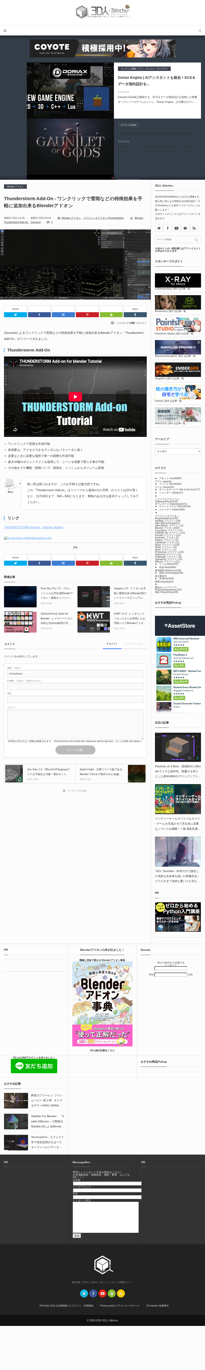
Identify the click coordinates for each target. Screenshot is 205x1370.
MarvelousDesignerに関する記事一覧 (175, 356)
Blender (139, 218)
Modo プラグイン (166, 547)
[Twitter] (15, 314)
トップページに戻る (77, 790)
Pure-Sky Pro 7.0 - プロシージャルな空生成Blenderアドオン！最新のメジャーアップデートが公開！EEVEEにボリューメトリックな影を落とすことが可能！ (57, 593)
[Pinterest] (87, 309)
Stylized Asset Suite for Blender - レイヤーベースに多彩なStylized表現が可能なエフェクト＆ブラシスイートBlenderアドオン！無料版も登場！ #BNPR (57, 618)
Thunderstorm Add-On (16, 222)
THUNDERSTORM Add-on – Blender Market (33, 527)
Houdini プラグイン (168, 535)
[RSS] (194, 228)
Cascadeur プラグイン (169, 530)
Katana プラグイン (166, 540)
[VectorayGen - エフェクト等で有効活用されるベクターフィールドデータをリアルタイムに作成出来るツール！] (16, 1142)
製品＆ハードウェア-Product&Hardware (168, 588)
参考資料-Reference (168, 570)
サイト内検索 (200, 30)
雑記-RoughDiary (166, 592)
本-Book (166, 578)
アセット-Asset (170, 478)
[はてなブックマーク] (63, 309)
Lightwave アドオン (167, 542)
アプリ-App (163, 481)
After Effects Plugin (167, 523)
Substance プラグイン (168, 559)
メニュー (5, 30)
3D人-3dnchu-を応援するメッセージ (171, 963)
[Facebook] (39, 309)
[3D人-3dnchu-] (102, 12)
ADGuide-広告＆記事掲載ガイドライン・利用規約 (66, 1305)
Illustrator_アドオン (167, 537)
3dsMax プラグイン (168, 521)
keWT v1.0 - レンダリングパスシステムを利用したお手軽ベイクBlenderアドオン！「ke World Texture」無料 (130, 618)
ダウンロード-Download (171, 504)
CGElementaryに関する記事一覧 (172, 288)
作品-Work (167, 567)
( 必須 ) (14, 668)
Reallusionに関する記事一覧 (170, 311)
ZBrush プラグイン (167, 561)
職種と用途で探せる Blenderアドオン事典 (102, 960)
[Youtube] (176, 228)
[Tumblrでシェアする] (135, 314)
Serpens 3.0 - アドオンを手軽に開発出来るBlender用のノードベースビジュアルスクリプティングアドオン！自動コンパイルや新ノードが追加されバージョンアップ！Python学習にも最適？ (130, 593)
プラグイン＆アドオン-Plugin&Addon (103, 218)
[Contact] (185, 228)
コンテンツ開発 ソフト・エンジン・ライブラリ (144, 69)
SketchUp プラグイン (168, 554)
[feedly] (112, 1293)
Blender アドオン (15, 186)
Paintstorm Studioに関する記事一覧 (174, 333)
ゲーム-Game (164, 487)
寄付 (151, 974)
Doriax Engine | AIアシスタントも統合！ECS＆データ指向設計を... (157, 81)
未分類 (161, 576)
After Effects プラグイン (169, 525)
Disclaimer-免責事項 (158, 1305)
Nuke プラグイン (165, 549)
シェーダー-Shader (171, 493)
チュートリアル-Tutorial (175, 506)
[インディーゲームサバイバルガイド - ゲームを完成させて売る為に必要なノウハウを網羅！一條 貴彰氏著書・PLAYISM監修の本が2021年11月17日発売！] (178, 799)
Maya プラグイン (167, 545)
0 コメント (112, 643)
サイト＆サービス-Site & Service (179, 489)
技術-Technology (171, 573)
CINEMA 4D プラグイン (170, 533)
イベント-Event (128, 125)
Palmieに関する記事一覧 (168, 401)
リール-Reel (168, 564)
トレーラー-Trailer (172, 509)
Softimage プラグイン (168, 557)
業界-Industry (164, 582)
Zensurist (36, 222)
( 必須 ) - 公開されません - (24, 681)
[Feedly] (111, 309)
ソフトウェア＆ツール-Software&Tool (167, 500)
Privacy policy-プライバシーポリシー (120, 1305)
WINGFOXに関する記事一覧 (170, 423)
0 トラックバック (134, 643)
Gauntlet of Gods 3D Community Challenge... (157, 134)
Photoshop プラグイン (169, 552)
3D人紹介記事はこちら (102, 1050)
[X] (159, 228)
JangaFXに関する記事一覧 (169, 378)
